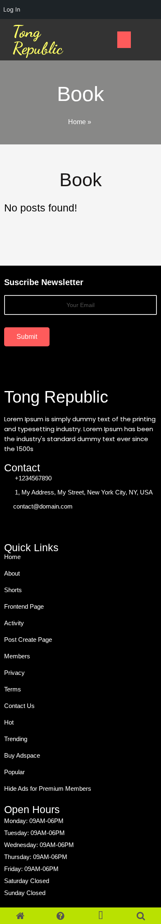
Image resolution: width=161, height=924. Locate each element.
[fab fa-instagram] (49, 524)
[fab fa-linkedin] (67, 524)
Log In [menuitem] (11, 9)
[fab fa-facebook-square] (13, 524)
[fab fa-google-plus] (31, 524)
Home (77, 121)
